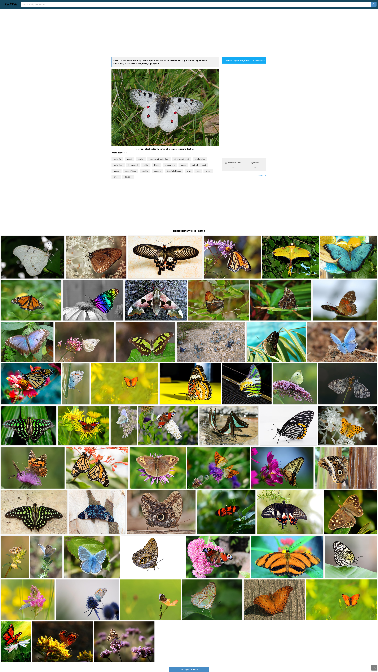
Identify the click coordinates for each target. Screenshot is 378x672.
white (146, 165)
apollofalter (200, 159)
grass (116, 177)
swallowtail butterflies (159, 159)
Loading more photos (189, 669)
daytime (128, 177)
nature (183, 165)
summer (157, 171)
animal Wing (130, 171)
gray (189, 171)
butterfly (117, 159)
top (198, 171)
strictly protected (181, 159)
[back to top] (374, 668)
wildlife (145, 171)
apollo (141, 159)
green (208, 171)
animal (116, 171)
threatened (133, 165)
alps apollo (170, 165)
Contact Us (261, 175)
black (156, 165)
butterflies (118, 165)
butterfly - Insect (199, 165)
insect (129, 159)
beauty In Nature (174, 171)
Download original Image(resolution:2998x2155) (244, 60)
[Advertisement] (189, 33)
